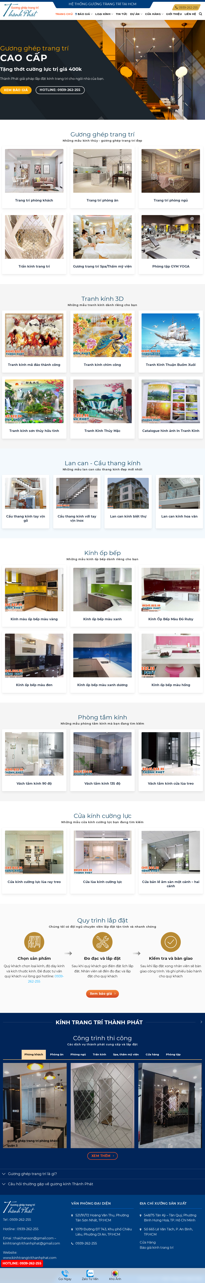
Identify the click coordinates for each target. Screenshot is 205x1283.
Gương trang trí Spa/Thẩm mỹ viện (102, 266)
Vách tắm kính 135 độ (102, 783)
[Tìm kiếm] (200, 14)
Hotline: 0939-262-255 (22, 1263)
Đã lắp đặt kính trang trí (41, 20)
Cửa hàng (153, 14)
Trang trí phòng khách (34, 200)
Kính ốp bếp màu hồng (171, 685)
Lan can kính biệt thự (128, 516)
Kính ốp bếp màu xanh (102, 619)
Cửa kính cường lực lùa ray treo (34, 882)
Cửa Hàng (148, 1242)
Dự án (135, 14)
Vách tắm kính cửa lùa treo (171, 783)
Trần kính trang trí (34, 266)
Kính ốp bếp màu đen (34, 685)
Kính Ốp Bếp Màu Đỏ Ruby (170, 619)
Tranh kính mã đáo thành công (34, 365)
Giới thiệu (174, 14)
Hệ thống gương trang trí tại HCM (102, 4)
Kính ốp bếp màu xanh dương (102, 685)
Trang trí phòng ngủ (171, 200)
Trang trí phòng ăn (102, 200)
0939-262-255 (20, 1220)
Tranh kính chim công (102, 365)
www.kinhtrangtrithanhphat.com (29, 1258)
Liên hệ (190, 14)
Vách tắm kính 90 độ (34, 783)
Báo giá (84, 14)
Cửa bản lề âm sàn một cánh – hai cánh (170, 884)
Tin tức (121, 14)
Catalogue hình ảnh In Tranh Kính (170, 431)
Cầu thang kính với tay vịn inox (77, 518)
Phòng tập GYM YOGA (170, 266)
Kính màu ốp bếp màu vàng (34, 619)
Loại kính (102, 14)
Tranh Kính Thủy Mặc (102, 431)
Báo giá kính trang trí (156, 1247)
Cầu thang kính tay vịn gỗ (25, 518)
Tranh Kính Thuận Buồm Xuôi (171, 365)
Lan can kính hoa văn (179, 516)
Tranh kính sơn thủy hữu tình (34, 431)
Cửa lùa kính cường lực (102, 882)
